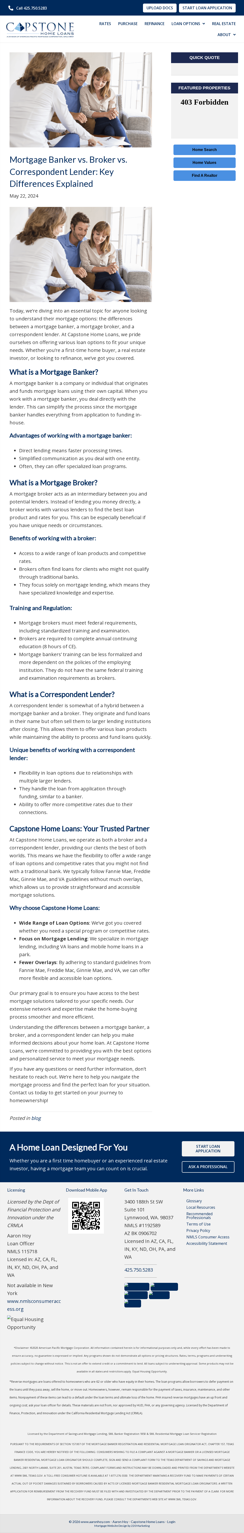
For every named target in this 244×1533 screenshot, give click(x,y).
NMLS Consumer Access (207, 1237)
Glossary (194, 1201)
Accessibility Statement (206, 1243)
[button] (27, 8)
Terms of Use (198, 1224)
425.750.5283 (138, 1270)
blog (36, 1118)
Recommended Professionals (199, 1215)
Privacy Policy (198, 1230)
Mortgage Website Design (110, 1526)
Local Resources (200, 1207)
